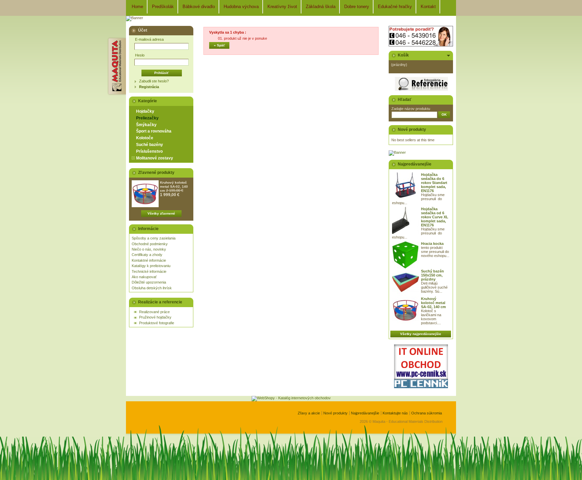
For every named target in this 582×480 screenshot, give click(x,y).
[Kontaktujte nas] (421, 45)
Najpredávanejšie (414, 164)
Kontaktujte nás (395, 413)
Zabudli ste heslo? (154, 81)
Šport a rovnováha (153, 131)
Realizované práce (154, 312)
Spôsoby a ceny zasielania (153, 238)
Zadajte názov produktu (410, 109)
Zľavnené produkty (156, 172)
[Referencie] (421, 89)
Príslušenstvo (149, 151)
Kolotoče (144, 138)
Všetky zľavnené (161, 213)
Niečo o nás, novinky (149, 249)
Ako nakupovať (144, 277)
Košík (403, 55)
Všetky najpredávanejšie (420, 334)
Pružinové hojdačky (155, 317)
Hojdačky (145, 111)
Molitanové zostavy (154, 158)
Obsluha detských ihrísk (152, 288)
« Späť (219, 45)
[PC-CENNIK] (421, 387)
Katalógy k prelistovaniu (151, 266)
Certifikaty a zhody (147, 255)
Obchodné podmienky (150, 244)
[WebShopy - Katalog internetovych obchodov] (291, 398)
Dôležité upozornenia (149, 282)
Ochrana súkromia (426, 413)
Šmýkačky (146, 124)
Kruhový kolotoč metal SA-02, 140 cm (174, 186)
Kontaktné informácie (149, 260)
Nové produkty (412, 129)
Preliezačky (147, 118)
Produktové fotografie (156, 323)
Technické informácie (149, 271)
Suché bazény (149, 144)
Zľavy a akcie (309, 413)
